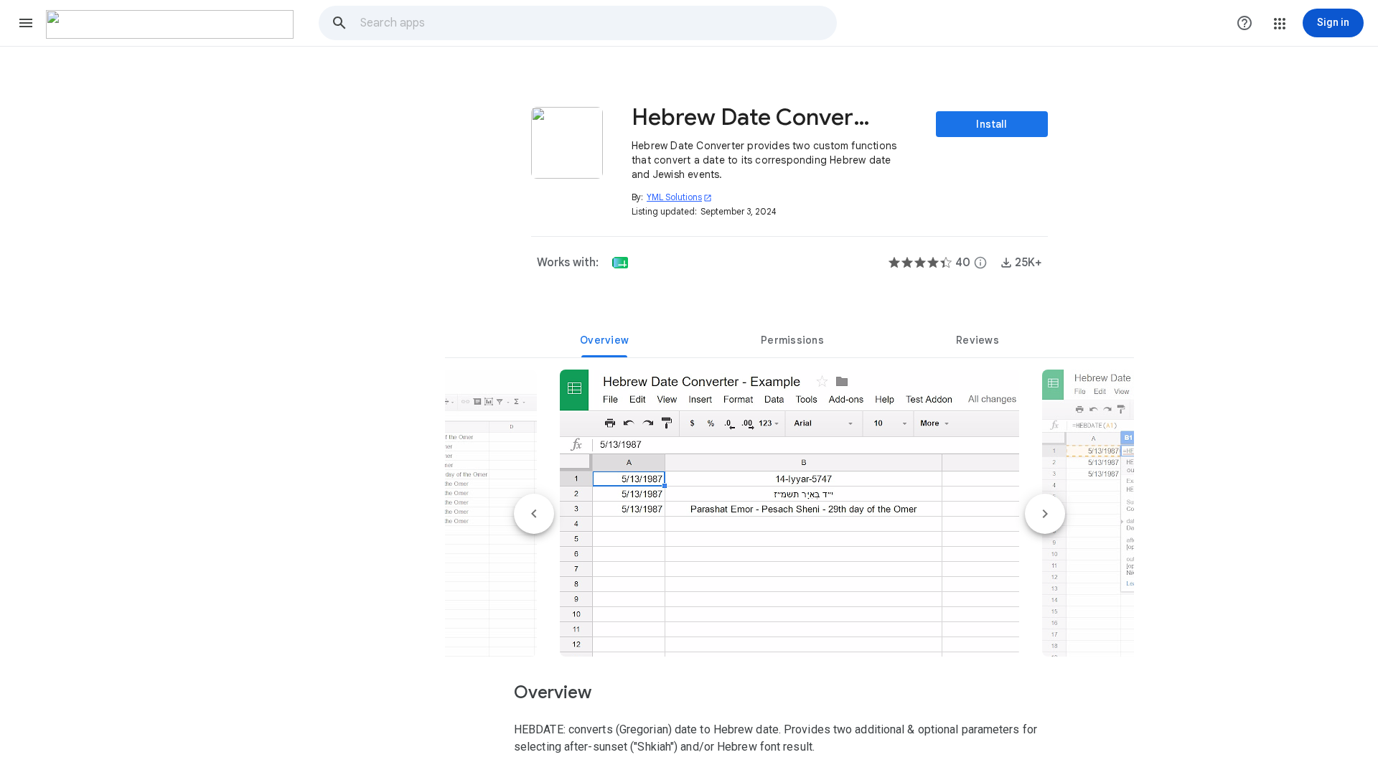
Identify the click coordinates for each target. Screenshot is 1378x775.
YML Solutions (679, 197)
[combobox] (598, 22)
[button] (26, 23)
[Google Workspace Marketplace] (170, 24)
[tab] (604, 340)
